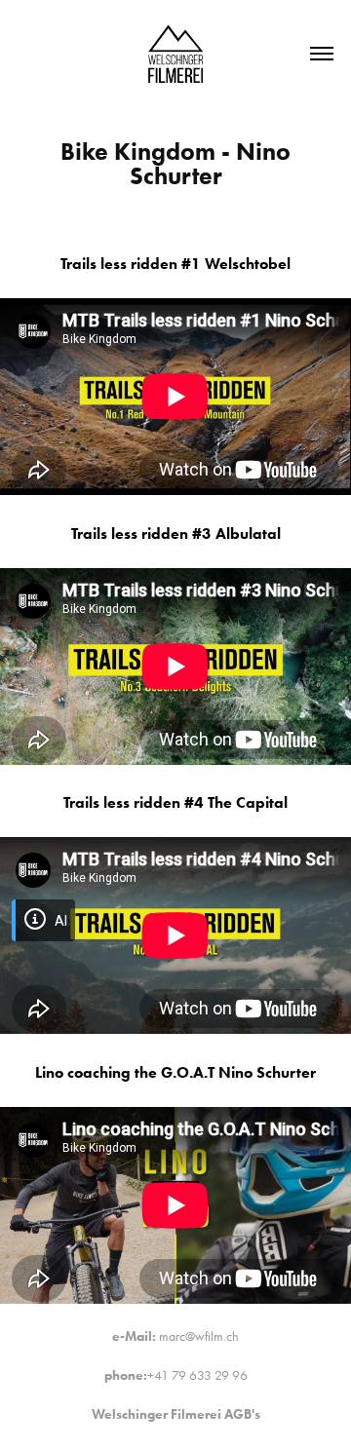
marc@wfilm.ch (199, 1336)
